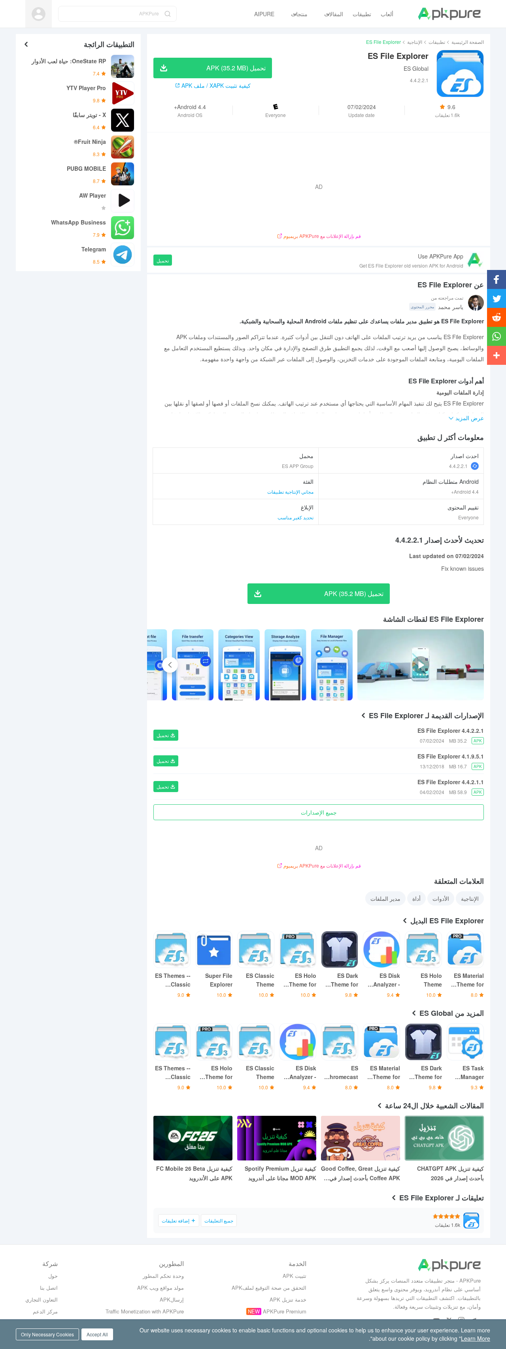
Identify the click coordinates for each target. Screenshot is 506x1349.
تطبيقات (437, 41)
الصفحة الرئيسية (467, 41)
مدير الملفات (385, 898)
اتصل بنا (49, 1287)
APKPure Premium (284, 1311)
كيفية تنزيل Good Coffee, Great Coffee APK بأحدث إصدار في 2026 (360, 1173)
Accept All (97, 1334)
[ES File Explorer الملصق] (332, 664)
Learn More (475, 1338)
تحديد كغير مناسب (295, 517)
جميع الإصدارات (319, 812)
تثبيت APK (294, 1275)
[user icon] (38, 14)
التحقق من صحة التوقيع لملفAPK (269, 1287)
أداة (416, 898)
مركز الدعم (45, 1311)
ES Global (416, 68)
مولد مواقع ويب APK (160, 1287)
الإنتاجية (414, 41)
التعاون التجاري (41, 1299)
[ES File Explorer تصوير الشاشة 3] (192, 664)
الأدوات (440, 898)
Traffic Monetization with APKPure (145, 1311)
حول (53, 1275)
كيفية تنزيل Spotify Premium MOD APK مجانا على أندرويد (280, 1173)
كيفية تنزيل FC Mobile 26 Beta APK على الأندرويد (194, 1173)
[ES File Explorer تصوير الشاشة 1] (285, 664)
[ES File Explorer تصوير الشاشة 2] (239, 664)
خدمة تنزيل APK (288, 1299)
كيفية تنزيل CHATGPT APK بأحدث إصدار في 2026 (450, 1173)
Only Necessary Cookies (47, 1334)
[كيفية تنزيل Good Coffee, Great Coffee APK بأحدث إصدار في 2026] (360, 1138)
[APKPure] (449, 14)
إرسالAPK (172, 1299)
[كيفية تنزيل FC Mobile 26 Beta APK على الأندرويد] (192, 1138)
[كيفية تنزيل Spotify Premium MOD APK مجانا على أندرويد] (276, 1138)
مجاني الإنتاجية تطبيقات (290, 491)
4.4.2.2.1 (458, 465)
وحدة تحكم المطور (163, 1275)
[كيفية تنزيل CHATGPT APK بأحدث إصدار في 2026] (444, 1138)
